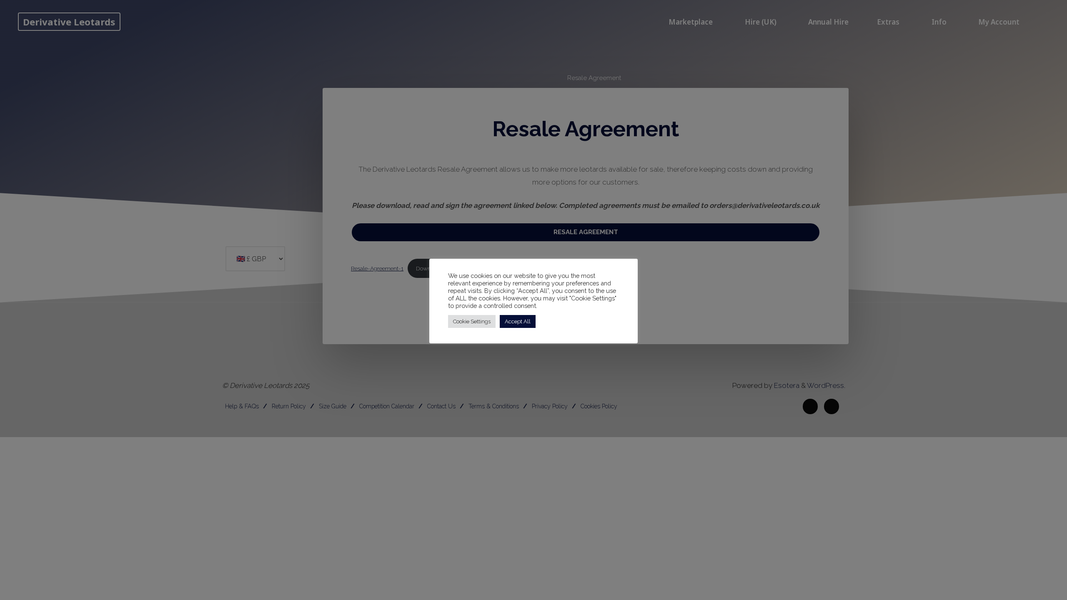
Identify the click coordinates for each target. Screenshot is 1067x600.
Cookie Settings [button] (472, 321)
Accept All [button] (518, 321)
